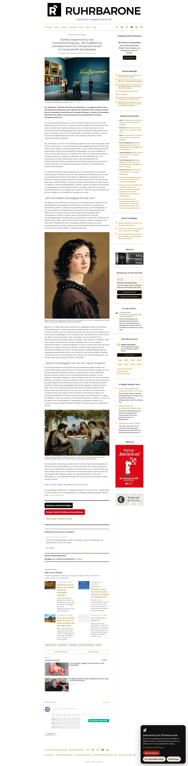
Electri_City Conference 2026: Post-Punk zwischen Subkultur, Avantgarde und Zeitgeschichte (100, 592)
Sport (88, 27)
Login (94, 27)
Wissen (64, 27)
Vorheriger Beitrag (61, 652)
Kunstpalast (73, 645)
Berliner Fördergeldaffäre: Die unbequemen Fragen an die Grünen (130, 390)
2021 (126, 364)
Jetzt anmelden (129, 58)
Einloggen (79, 559)
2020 (133, 364)
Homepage (48, 27)
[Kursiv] (56, 715)
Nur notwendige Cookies (154, 759)
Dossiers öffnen (122, 371)
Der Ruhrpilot (122, 94)
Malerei (98, 645)
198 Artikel (50, 548)
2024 (133, 360)
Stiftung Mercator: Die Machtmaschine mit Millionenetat (130, 407)
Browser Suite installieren (129, 297)
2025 (126, 360)
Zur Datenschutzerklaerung (153, 747)
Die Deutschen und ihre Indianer (129, 423)
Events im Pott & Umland (56, 537)
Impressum (50, 755)
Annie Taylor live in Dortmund (128, 91)
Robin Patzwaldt (124, 177)
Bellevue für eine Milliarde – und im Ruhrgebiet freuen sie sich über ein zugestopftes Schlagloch (129, 103)
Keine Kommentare (90, 53)
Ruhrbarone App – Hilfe (128, 755)
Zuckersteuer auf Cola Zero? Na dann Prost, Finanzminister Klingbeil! (130, 98)
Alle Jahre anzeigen (123, 373)
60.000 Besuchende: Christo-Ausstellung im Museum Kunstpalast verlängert (65, 590)
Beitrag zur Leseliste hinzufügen (58, 505)
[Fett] (53, 715)
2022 (120, 364)
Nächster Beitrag (93, 652)
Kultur (81, 27)
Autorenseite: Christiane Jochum (59, 519)
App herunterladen (129, 292)
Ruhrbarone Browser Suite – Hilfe (106, 755)
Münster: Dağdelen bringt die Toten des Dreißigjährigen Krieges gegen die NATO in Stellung (130, 86)
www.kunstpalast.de (56, 495)
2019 (139, 364)
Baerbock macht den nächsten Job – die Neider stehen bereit (130, 76)
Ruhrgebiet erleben (77, 750)
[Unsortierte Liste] (67, 715)
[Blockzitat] (70, 715)
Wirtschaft (72, 27)
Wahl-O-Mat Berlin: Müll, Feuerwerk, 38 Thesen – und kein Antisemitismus (130, 80)
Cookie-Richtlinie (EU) (83, 755)
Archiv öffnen (129, 355)
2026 (120, 360)
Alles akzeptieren (151, 753)
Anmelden (105, 702)
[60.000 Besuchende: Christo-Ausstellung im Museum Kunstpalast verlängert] (50, 585)
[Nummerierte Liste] (64, 715)
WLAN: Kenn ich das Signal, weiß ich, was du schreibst (130, 315)
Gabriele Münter (51, 645)
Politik (57, 27)
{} (75, 715)
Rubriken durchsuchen (124, 369)
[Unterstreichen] (59, 715)
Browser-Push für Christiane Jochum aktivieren (64, 512)
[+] (78, 715)
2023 (139, 360)
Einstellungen (174, 759)
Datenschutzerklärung (65, 755)
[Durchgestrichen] (61, 715)
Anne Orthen (77, 102)
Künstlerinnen (62, 645)
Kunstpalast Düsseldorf (86, 645)
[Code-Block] (72, 715)
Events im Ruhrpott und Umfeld (56, 750)
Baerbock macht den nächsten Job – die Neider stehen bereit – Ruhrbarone (130, 187)
